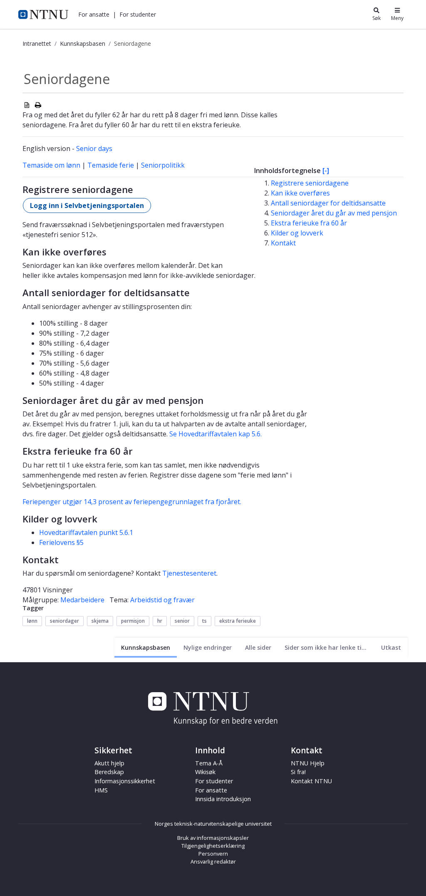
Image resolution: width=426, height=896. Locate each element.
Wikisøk (205, 772)
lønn (32, 620)
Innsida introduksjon (223, 799)
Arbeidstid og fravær (162, 599)
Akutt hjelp (109, 763)
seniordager (64, 620)
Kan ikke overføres (300, 193)
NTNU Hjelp (307, 763)
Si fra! (298, 772)
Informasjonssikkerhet (124, 781)
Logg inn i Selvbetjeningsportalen (87, 205)
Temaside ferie (110, 165)
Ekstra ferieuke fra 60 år (309, 223)
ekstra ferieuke (237, 620)
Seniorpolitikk (163, 165)
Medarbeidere (82, 599)
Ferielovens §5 (61, 542)
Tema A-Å (209, 763)
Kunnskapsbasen (82, 43)
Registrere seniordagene (310, 183)
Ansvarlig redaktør (213, 861)
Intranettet (36, 43)
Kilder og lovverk (297, 233)
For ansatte (211, 790)
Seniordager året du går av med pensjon (334, 213)
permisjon (133, 620)
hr (159, 620)
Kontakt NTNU (311, 781)
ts (204, 620)
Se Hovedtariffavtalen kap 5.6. (215, 433)
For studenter (214, 781)
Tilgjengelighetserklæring (213, 845)
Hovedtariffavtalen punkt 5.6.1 (86, 532)
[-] (325, 170)
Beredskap (109, 772)
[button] (93, 14)
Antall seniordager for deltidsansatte (328, 203)
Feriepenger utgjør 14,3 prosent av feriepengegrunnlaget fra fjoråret (131, 501)
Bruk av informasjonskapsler (213, 838)
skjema (100, 620)
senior (182, 620)
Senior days (94, 148)
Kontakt (283, 243)
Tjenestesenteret (189, 573)
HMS (101, 790)
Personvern (213, 853)
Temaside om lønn (51, 165)
